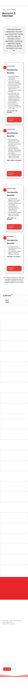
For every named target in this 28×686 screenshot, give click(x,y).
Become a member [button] (11, 119)
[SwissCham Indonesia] (8, 2)
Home (4, 9)
